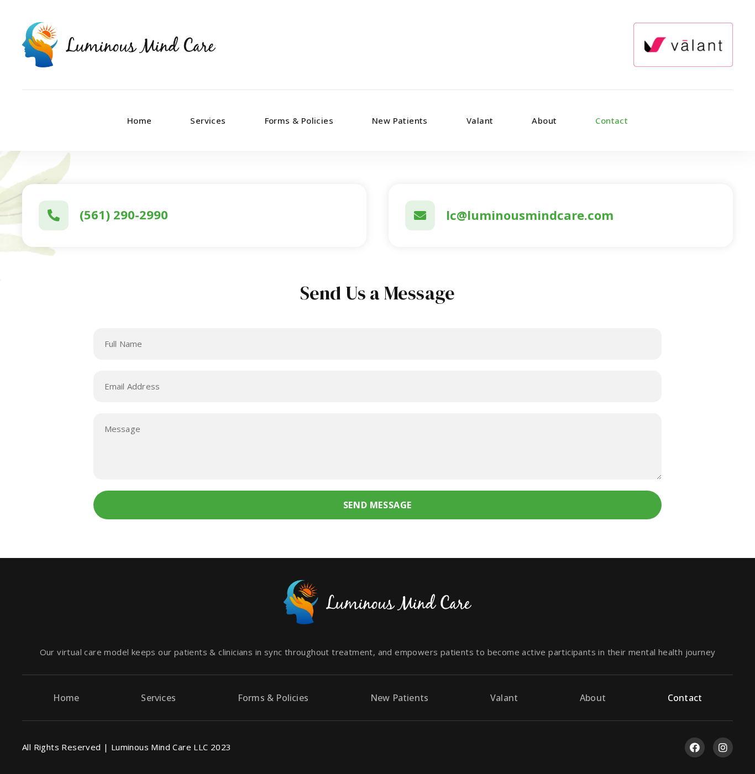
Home (139, 120)
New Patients (400, 120)
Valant (479, 120)
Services (208, 120)
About (544, 120)
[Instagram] (723, 747)
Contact (611, 120)
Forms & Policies (299, 120)
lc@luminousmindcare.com (530, 215)
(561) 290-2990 (124, 214)
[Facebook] (695, 747)
